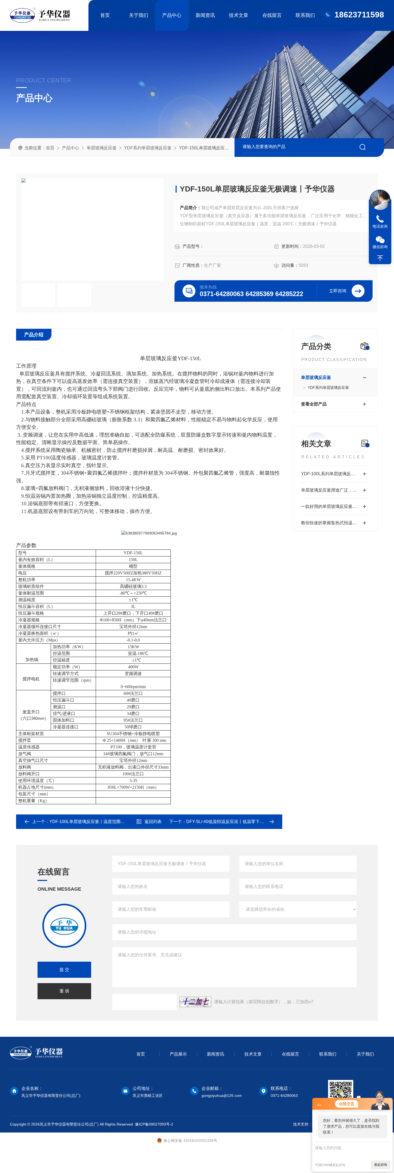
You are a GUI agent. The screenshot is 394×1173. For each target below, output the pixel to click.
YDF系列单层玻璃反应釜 (148, 148)
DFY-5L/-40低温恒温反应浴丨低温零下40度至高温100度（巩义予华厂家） (257, 821)
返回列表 (153, 821)
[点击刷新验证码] (195, 1002)
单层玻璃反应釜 (102, 148)
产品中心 (171, 15)
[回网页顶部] (380, 258)
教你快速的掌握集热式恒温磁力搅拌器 (335, 523)
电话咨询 (380, 226)
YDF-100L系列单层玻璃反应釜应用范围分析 (335, 473)
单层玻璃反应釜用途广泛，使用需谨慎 (335, 490)
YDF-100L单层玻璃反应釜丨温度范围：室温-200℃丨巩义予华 (108, 821)
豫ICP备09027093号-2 (154, 1124)
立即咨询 (337, 291)
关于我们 (138, 15)
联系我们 (305, 15)
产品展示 (178, 1054)
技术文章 (238, 15)
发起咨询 (380, 1165)
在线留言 (272, 15)
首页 (105, 15)
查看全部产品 (314, 404)
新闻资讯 (205, 15)
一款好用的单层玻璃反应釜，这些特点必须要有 (335, 506)
